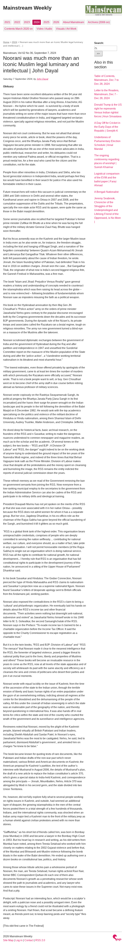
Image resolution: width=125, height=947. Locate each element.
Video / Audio (44, 28)
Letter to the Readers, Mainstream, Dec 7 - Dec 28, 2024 (106, 94)
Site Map (8, 940)
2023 (27, 22)
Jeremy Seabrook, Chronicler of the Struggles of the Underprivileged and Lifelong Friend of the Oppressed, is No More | (107, 210)
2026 (56, 22)
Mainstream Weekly (27, 8)
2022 (17, 22)
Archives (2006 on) (99, 22)
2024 (37, 22)
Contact (28, 940)
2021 (7, 22)
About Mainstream (73, 22)
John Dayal (42, 79)
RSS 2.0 (40, 940)
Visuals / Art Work (66, 28)
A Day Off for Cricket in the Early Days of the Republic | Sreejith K (107, 127)
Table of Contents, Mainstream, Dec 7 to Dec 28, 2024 (106, 80)
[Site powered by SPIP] (117, 938)
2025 (46, 22)
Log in (18, 940)
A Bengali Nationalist (106, 191)
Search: (99, 43)
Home (6, 42)
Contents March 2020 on (18, 28)
